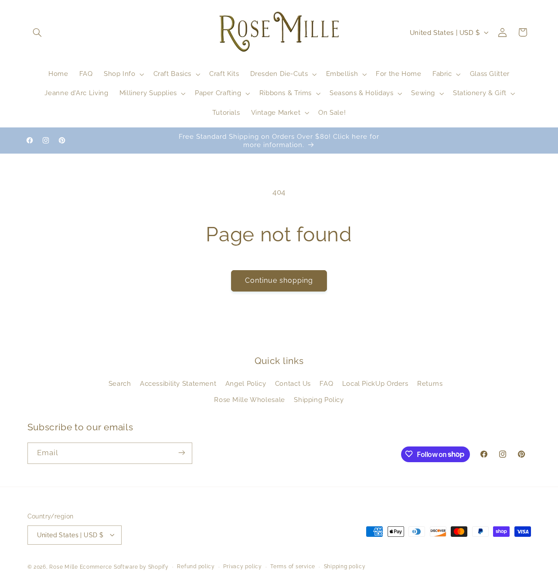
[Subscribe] (181, 452)
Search (120, 384)
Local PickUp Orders (375, 384)
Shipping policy (345, 566)
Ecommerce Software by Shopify (124, 566)
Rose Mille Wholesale (249, 399)
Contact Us (293, 384)
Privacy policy (242, 566)
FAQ (326, 384)
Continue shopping (279, 280)
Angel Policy (245, 384)
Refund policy (196, 566)
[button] (37, 32)
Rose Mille (63, 566)
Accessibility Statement (178, 384)
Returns (429, 384)
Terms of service (292, 566)
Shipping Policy (319, 399)
